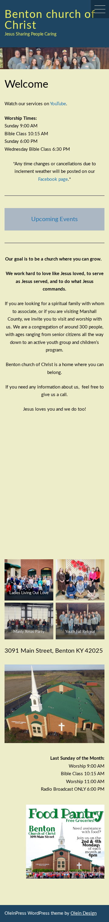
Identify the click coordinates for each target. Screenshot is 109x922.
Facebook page (53, 179)
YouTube (58, 104)
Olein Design (84, 913)
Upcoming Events (54, 219)
